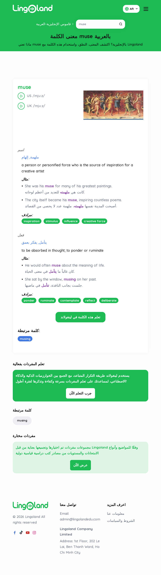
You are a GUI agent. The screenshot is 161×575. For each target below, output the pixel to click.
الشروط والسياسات (121, 520)
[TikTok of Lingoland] (21, 532)
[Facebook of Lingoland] (15, 532)
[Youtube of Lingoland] (28, 532)
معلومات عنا (115, 513)
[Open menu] (146, 9)
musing (22, 420)
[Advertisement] (80, 65)
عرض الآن (80, 465)
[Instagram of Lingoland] (34, 532)
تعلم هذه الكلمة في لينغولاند (80, 317)
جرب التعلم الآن (80, 393)
